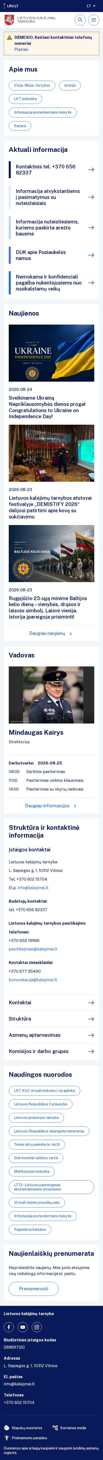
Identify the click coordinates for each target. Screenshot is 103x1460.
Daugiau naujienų (47, 633)
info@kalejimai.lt (33, 887)
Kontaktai (20, 1003)
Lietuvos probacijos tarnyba (36, 1118)
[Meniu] (93, 20)
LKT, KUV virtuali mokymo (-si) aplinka (44, 1091)
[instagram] (37, 1327)
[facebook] (9, 1327)
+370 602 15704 (19, 1402)
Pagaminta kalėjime (30, 1230)
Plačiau (21, 49)
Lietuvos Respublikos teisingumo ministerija (49, 1131)
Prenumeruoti (33, 1288)
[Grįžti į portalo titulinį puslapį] (11, 6)
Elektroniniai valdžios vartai (36, 1158)
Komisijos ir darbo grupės (38, 1051)
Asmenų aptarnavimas (34, 1035)
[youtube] (23, 1327)
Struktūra (20, 1019)
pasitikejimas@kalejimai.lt (33, 949)
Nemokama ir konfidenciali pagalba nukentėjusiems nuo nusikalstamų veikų (49, 283)
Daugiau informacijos (47, 805)
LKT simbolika (25, 99)
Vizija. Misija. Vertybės (32, 85)
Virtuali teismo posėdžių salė (37, 1202)
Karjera (20, 126)
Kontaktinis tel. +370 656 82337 (46, 170)
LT (89, 6)
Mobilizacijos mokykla (32, 1171)
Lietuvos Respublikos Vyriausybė (40, 1104)
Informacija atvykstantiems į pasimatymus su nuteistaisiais (48, 197)
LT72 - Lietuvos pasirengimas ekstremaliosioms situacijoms (37, 1187)
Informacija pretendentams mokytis (43, 112)
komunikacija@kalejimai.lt (33, 980)
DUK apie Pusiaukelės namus (41, 255)
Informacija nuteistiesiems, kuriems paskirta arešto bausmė (47, 228)
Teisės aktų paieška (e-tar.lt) (37, 1144)
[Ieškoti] (80, 20)
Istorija (70, 85)
